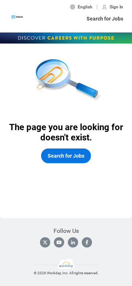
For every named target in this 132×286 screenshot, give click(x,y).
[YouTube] (59, 242)
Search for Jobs (105, 19)
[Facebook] (87, 242)
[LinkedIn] (73, 242)
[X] (45, 242)
